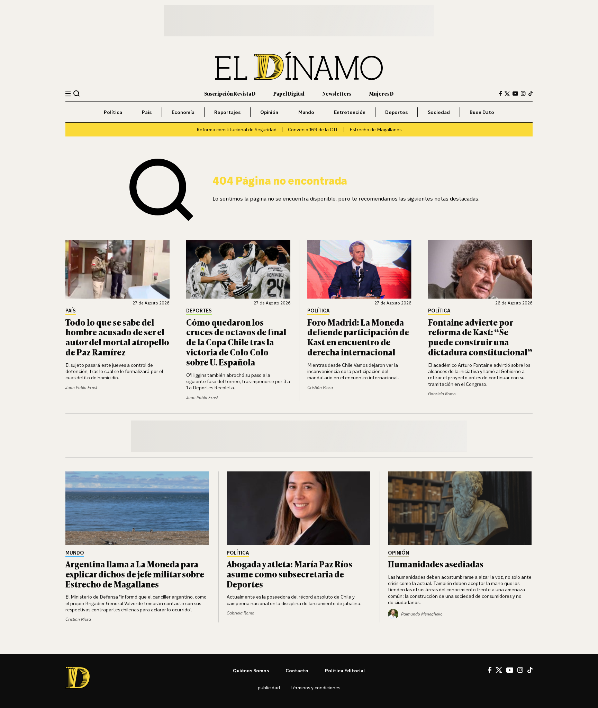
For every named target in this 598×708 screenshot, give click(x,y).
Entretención (349, 112)
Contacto (297, 670)
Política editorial (345, 670)
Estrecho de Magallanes (375, 129)
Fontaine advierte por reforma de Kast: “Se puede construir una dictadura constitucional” (480, 337)
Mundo (306, 112)
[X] (499, 670)
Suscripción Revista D (229, 93)
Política (113, 112)
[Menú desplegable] (68, 94)
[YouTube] (515, 93)
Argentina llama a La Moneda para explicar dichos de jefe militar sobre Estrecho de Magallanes (134, 574)
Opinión (269, 112)
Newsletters (337, 93)
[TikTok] (530, 93)
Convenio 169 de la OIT (313, 129)
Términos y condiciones (315, 687)
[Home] (299, 65)
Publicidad (269, 687)
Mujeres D (381, 93)
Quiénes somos (251, 670)
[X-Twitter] (507, 93)
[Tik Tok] (530, 670)
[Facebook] (500, 93)
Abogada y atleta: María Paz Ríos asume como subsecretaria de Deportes (289, 574)
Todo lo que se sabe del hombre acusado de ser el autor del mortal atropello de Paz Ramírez (117, 337)
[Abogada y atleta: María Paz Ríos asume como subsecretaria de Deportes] (299, 508)
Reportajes (227, 112)
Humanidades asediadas (435, 564)
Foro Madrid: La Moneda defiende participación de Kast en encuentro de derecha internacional (358, 337)
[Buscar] (76, 93)
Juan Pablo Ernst (81, 387)
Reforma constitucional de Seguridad (237, 129)
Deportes (396, 112)
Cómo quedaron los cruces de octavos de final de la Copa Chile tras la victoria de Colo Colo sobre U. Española (236, 342)
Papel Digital (289, 93)
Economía (183, 112)
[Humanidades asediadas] (460, 508)
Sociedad (439, 112)
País (147, 112)
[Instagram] (523, 93)
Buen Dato (482, 112)
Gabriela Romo (442, 393)
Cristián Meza (320, 387)
